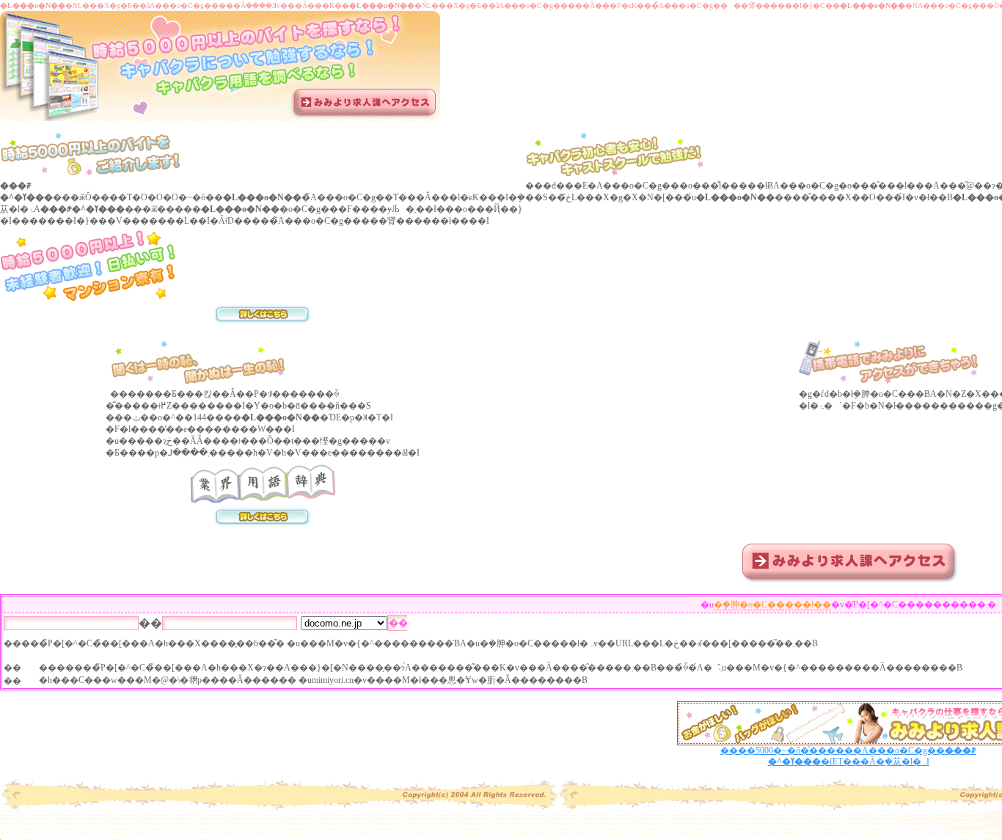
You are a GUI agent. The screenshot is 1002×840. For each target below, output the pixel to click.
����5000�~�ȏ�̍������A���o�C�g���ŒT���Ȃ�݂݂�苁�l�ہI (848, 756)
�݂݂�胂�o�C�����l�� (772, 604)
